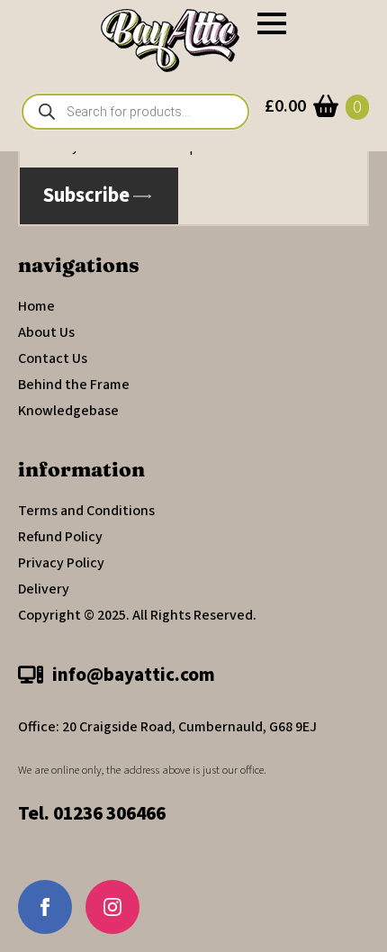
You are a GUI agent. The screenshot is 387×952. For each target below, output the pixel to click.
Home (36, 306)
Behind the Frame (74, 384)
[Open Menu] (271, 23)
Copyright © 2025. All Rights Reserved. (137, 615)
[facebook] (45, 907)
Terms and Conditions (86, 511)
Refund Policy (60, 537)
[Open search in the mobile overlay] (135, 111)
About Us (46, 332)
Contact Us (52, 358)
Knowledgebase (68, 411)
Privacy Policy (61, 563)
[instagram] (113, 907)
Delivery (43, 589)
